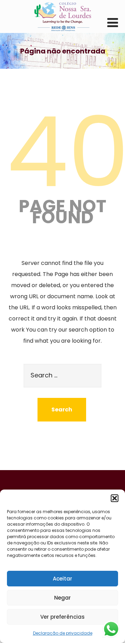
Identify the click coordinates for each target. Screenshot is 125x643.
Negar (62, 597)
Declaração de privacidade (62, 633)
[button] (114, 498)
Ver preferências (62, 616)
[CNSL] (62, 16)
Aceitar (62, 578)
